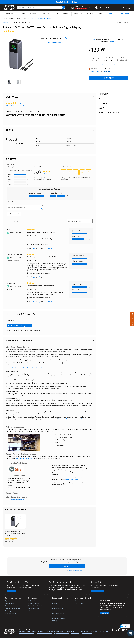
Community (55, 601)
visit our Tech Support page (24, 458)
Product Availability (34, 603)
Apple (56, 14)
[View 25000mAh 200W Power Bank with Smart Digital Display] (15, 521)
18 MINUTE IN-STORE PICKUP (118, 14)
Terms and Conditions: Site (26, 633)
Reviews (11, 159)
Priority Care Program (72, 480)
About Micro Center (24, 631)
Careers (54, 611)
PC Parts (33, 14)
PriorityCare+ (78, 14)
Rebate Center (56, 606)
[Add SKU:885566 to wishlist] (19, 517)
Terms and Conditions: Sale (44, 633)
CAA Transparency (70, 631)
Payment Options (33, 608)
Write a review (10, 105)
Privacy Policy (104, 631)
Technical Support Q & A (17, 500)
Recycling (8, 611)
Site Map (54, 621)
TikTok (126, 630)
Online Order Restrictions (36, 606)
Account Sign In (75, 633)
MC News (89, 14)
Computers (45, 14)
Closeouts (78, 601)
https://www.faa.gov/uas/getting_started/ (71, 419)
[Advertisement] (67, 551)
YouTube (123, 630)
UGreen (5, 22)
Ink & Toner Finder (57, 608)
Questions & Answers (20, 314)
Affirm (30, 611)
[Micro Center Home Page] (9, 7)
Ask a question (20, 105)
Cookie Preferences (87, 633)
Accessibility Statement (38, 631)
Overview (12, 96)
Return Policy (9, 603)
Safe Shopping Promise (12, 608)
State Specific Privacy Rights (55, 631)
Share (124, 22)
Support (99, 14)
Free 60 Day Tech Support (55, 42)
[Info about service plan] (66, 38)
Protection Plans (10, 613)
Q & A (101, 108)
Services (65, 14)
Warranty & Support (20, 340)
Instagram (119, 630)
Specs (9, 130)
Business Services (57, 616)
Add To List (108, 78)
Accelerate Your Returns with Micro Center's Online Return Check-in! (26, 368)
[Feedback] (132, 319)
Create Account (75, 571)
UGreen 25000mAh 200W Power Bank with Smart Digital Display (15, 533)
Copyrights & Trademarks (61, 633)
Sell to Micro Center (58, 613)
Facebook (112, 630)
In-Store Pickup (33, 601)
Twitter (116, 630)
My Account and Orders (12, 601)
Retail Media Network (58, 618)
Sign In (67, 566)
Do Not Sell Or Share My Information (88, 631)
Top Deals (21, 14)
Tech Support (79, 603)
